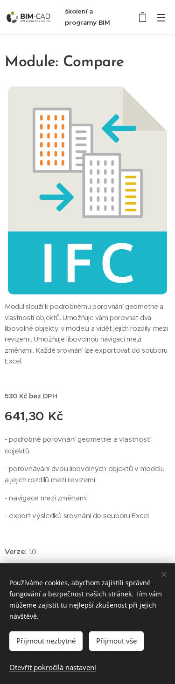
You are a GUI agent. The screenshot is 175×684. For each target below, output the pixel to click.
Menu (161, 17)
